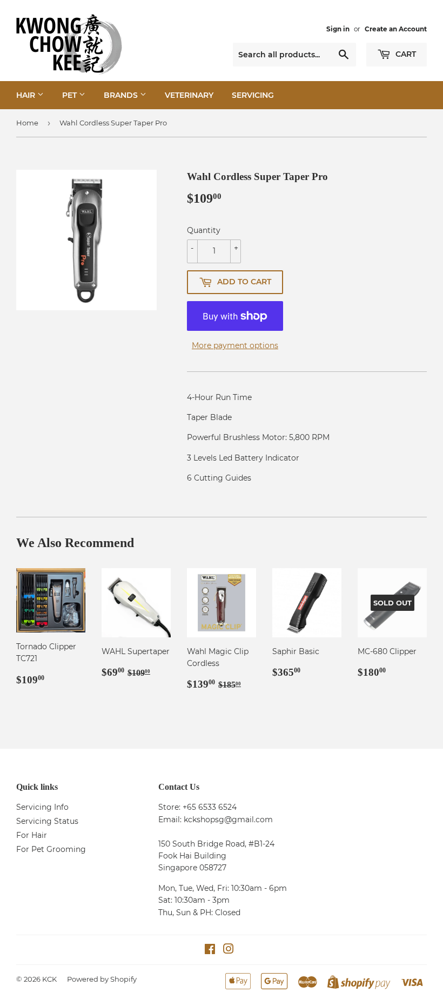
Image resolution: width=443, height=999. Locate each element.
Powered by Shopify (102, 979)
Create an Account (396, 29)
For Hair (31, 835)
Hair (26, 95)
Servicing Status (47, 821)
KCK (49, 979)
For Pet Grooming (51, 849)
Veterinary (189, 95)
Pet (70, 95)
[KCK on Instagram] (228, 950)
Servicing (253, 95)
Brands (122, 95)
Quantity (203, 230)
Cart (404, 54)
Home (27, 122)
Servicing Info (42, 807)
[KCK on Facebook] (210, 950)
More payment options (235, 345)
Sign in (338, 29)
